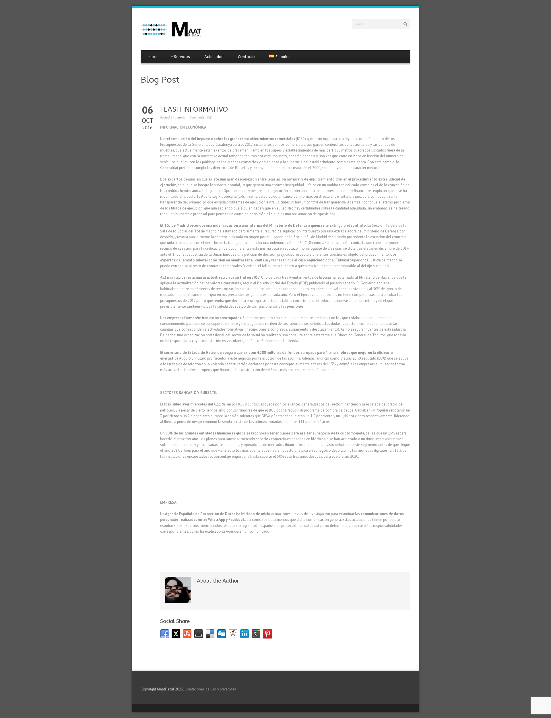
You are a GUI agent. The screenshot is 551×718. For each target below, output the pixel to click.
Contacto (246, 57)
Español (283, 57)
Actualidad (214, 57)
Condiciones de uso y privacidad (210, 689)
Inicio (152, 57)
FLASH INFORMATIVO (194, 109)
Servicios (180, 57)
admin (180, 117)
